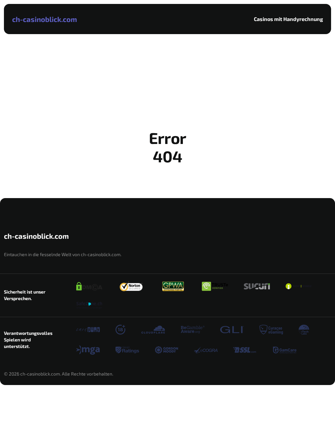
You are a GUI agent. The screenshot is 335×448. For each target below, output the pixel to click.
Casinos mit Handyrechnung (288, 19)
